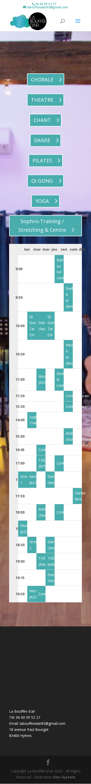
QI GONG (42, 180)
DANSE (42, 140)
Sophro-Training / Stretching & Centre (42, 225)
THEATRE (42, 99)
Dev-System (64, 777)
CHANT (42, 120)
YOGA (42, 201)
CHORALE (42, 79)
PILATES (42, 160)
